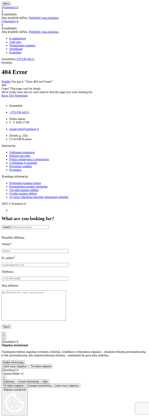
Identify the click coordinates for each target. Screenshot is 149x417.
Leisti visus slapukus (15, 366)
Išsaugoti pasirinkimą (39, 385)
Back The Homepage (15, 95)
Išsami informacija (28, 381)
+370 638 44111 (25, 59)
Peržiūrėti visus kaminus (44, 17)
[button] (74, 11)
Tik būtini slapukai (41, 366)
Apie (45, 381)
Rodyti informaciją (13, 362)
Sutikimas (8, 381)
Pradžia (6, 81)
